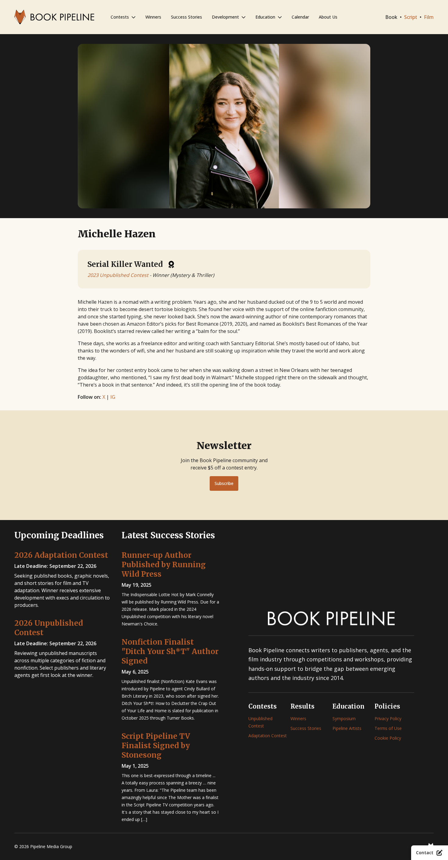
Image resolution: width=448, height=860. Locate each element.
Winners (153, 17)
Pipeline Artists (346, 728)
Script (410, 17)
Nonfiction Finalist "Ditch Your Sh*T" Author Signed (170, 651)
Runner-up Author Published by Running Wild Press (164, 564)
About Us (328, 17)
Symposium (344, 718)
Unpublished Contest (260, 722)
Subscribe (224, 483)
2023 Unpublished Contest (117, 275)
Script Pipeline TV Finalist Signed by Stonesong (156, 745)
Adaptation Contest (267, 735)
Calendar (300, 17)
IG (112, 397)
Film (429, 17)
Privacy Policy (388, 718)
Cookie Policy (388, 738)
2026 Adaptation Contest (61, 555)
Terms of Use (388, 728)
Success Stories (186, 17)
